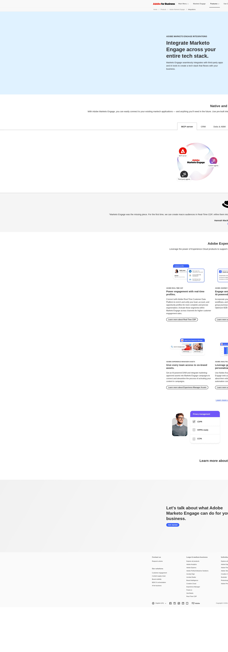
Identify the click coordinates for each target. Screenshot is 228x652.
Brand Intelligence (192, 580)
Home (155, 9)
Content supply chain (159, 576)
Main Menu (182, 4)
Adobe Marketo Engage (177, 9)
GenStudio (189, 593)
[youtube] (187, 603)
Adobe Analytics (191, 564)
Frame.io (189, 590)
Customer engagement (159, 573)
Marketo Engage (199, 4)
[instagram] (174, 603)
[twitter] (179, 603)
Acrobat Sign (190, 574)
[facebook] (170, 603)
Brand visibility (156, 579)
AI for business (157, 585)
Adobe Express (191, 567)
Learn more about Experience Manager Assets (187, 387)
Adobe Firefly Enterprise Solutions (197, 571)
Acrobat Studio (191, 577)
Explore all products (192, 561)
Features (213, 4)
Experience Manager (193, 587)
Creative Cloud (191, 583)
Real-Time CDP (191, 596)
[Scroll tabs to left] (2, 126)
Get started (172, 525)
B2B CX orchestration (159, 582)
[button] (159, 603)
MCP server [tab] (187, 126)
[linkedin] (183, 603)
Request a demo (157, 561)
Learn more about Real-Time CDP (182, 319)
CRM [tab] (203, 126)
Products (163, 9)
